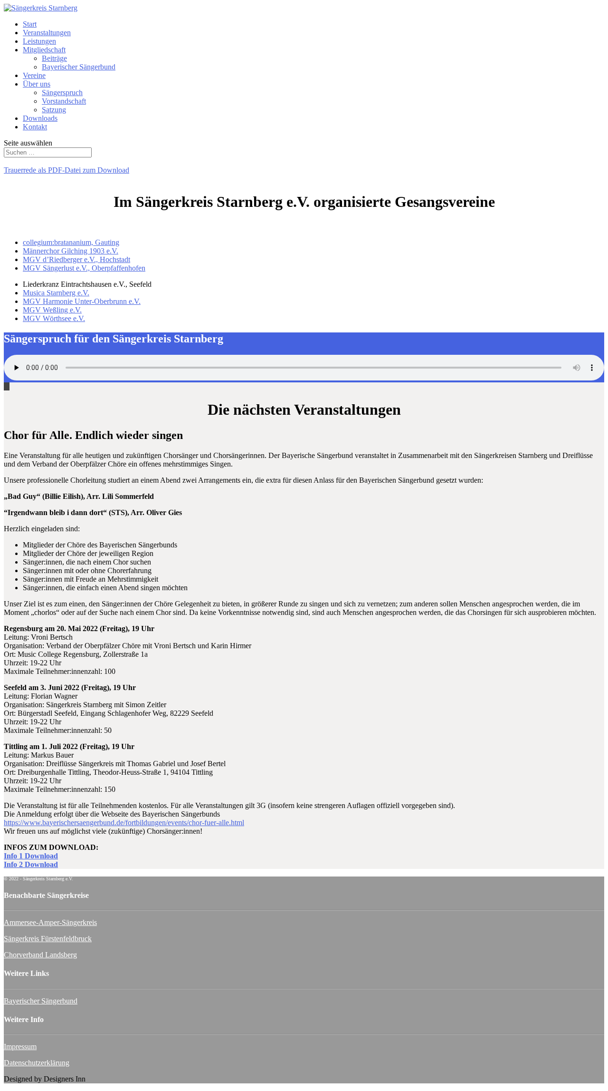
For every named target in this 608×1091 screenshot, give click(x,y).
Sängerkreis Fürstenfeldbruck (48, 939)
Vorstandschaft (64, 101)
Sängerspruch (62, 92)
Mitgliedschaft (44, 50)
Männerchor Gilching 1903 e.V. (70, 251)
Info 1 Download (31, 856)
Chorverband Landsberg (40, 955)
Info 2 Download (31, 864)
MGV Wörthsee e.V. (54, 318)
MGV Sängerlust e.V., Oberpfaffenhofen (84, 268)
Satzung (54, 110)
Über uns (36, 84)
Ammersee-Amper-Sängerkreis (50, 922)
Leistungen (39, 41)
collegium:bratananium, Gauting (71, 242)
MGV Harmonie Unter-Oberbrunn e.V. (82, 301)
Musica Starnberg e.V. (56, 293)
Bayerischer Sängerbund (78, 67)
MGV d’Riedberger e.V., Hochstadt (76, 259)
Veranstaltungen (47, 33)
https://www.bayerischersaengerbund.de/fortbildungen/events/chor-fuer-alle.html (124, 822)
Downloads (40, 118)
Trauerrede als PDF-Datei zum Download (66, 170)
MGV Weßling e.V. (52, 310)
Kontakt (35, 127)
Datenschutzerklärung (36, 1063)
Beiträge (54, 58)
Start (30, 24)
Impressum (20, 1046)
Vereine (34, 75)
